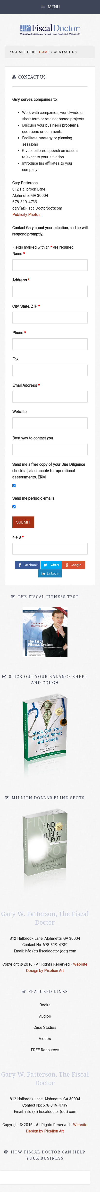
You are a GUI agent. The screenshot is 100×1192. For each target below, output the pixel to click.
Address (21, 280)
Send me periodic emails (33, 498)
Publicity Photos (26, 214)
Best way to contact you (32, 438)
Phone (19, 332)
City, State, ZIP (26, 306)
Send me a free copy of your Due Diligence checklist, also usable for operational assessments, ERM (48, 470)
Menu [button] (54, 6)
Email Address (26, 385)
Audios (45, 1016)
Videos (45, 1038)
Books (45, 1005)
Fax (15, 359)
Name (18, 253)
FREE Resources (45, 1050)
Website (19, 411)
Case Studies (44, 1027)
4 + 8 (18, 537)
